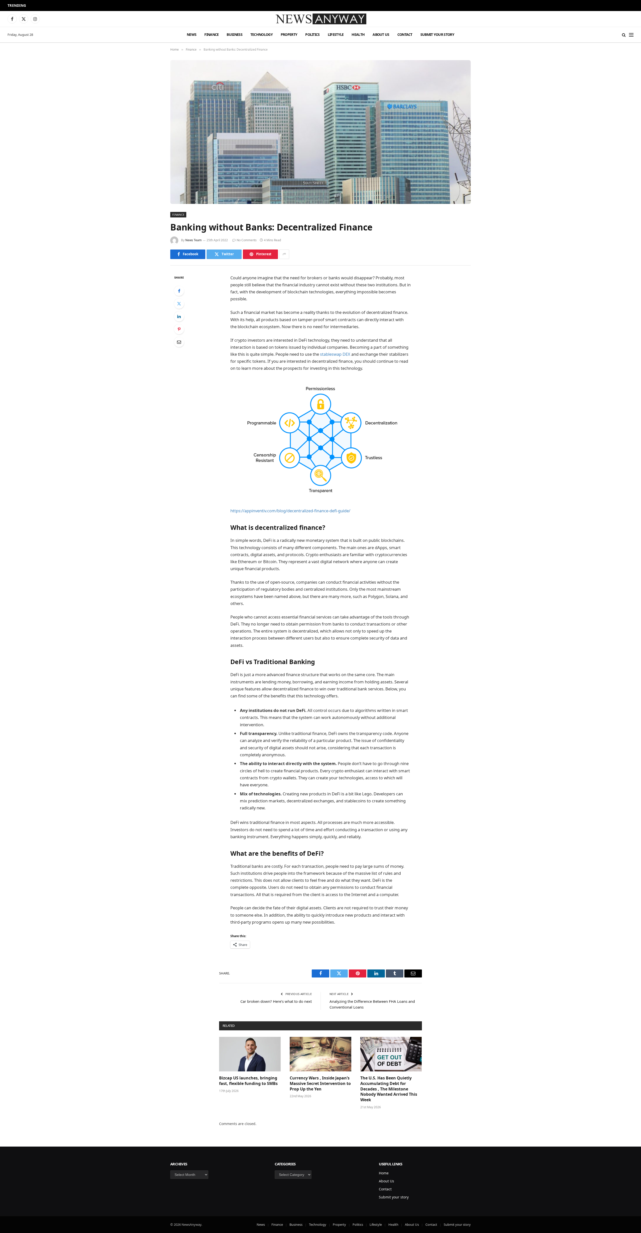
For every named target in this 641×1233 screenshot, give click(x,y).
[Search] (624, 34)
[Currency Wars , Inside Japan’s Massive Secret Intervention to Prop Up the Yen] (320, 1054)
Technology (261, 34)
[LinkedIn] (179, 316)
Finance (211, 34)
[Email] (179, 342)
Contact (404, 34)
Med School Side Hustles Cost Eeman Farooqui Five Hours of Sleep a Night (95, 6)
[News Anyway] (320, 19)
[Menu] (631, 34)
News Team (193, 240)
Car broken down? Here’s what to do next (276, 1001)
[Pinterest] (179, 329)
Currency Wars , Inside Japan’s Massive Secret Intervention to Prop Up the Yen (320, 1083)
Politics (312, 34)
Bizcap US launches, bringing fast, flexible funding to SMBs (249, 1080)
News (191, 34)
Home (384, 1173)
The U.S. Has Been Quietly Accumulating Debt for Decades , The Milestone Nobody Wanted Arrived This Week (388, 1088)
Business (234, 34)
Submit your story (437, 34)
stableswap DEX (335, 354)
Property (289, 34)
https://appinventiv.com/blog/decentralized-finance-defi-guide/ (290, 511)
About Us (381, 34)
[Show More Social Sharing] (284, 254)
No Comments (247, 240)
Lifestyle (336, 34)
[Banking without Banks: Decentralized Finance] (320, 132)
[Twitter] (179, 304)
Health (358, 34)
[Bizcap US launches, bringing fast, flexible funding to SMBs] (250, 1054)
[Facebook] (179, 291)
